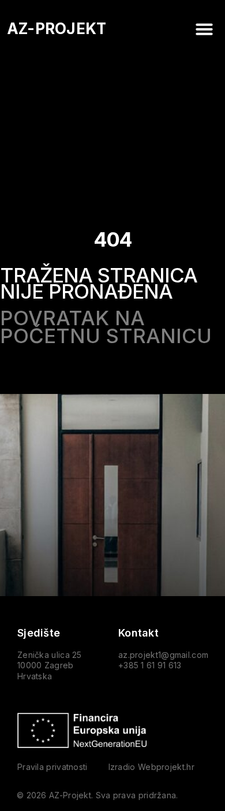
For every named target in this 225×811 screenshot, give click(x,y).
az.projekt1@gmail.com (163, 655)
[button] (204, 29)
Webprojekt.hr (166, 767)
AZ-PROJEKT (57, 29)
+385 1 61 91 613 (150, 665)
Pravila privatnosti (52, 767)
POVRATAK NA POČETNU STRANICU (106, 327)
